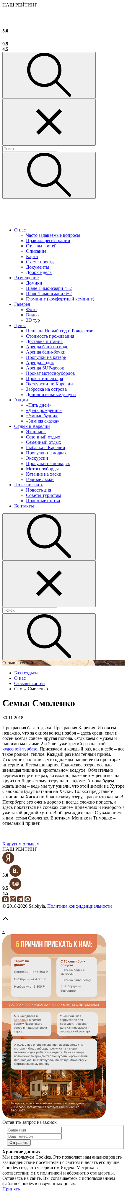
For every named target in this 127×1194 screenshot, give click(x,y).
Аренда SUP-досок (45, 367)
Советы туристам (43, 495)
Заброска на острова (46, 389)
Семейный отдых (43, 442)
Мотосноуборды (42, 468)
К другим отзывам (21, 843)
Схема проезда (41, 261)
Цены (20, 325)
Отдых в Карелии (32, 426)
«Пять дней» (38, 405)
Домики (34, 282)
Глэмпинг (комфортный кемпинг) (60, 298)
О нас (20, 229)
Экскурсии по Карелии (49, 383)
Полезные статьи (43, 500)
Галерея (22, 304)
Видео (32, 314)
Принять (11, 1188)
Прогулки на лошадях (48, 463)
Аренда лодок (40, 362)
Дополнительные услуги (51, 394)
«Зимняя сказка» (42, 420)
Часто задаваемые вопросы (53, 235)
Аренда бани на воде (47, 346)
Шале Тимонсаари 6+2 (49, 293)
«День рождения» (44, 410)
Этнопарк (36, 431)
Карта (32, 256)
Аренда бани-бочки (46, 351)
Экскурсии (37, 458)
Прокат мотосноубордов (50, 373)
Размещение (26, 277)
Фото (31, 309)
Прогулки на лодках (46, 452)
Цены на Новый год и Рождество (59, 330)
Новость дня (38, 489)
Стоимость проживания (50, 336)
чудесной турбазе (19, 748)
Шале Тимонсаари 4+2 (49, 288)
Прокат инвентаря (44, 378)
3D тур (33, 320)
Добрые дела (39, 272)
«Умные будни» (42, 415)
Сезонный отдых (43, 436)
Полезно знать (28, 484)
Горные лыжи (40, 479)
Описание (36, 251)
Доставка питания (44, 341)
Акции (21, 399)
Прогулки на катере (46, 357)
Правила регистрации (48, 240)
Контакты (24, 505)
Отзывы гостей (41, 245)
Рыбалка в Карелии (45, 447)
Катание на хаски (43, 474)
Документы (37, 267)
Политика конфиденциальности (79, 906)
